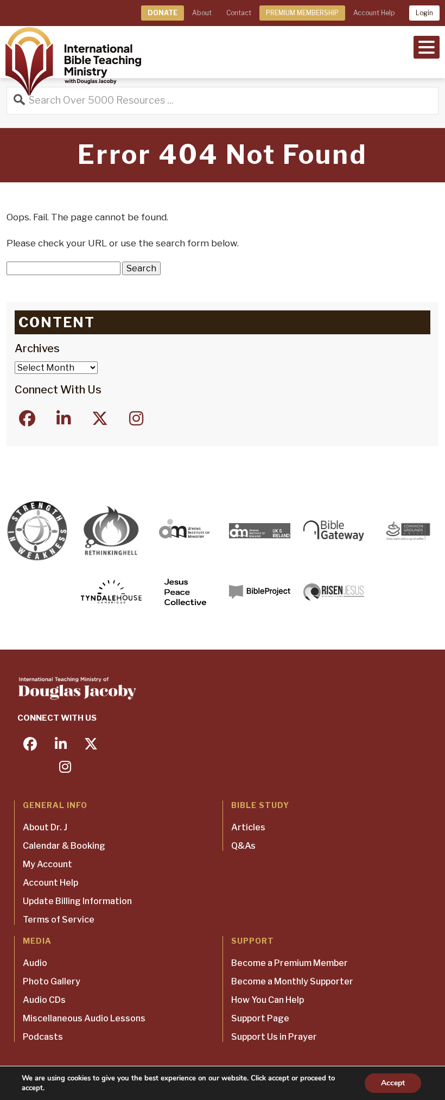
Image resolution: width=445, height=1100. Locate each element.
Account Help (374, 13)
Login (424, 13)
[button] (426, 46)
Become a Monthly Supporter (292, 981)
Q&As (243, 846)
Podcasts (43, 1037)
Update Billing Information (77, 901)
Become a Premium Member (289, 963)
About (202, 13)
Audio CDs (44, 1000)
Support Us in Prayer (274, 1037)
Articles (248, 827)
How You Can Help (267, 1000)
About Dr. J (45, 827)
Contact (238, 13)
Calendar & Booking (64, 846)
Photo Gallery (51, 981)
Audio (35, 963)
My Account (47, 864)
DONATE (162, 13)
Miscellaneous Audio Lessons (84, 1018)
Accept (393, 1083)
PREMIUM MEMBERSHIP (302, 13)
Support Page (260, 1018)
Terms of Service (58, 919)
